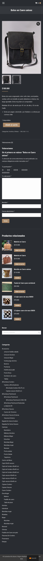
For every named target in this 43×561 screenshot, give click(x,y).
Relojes (4, 541)
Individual (5, 508)
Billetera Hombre (9, 433)
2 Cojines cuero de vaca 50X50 (24, 311)
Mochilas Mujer (9, 442)
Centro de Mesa (7, 460)
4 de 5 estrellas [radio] (25, 170)
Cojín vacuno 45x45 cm (9, 478)
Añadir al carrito (11, 125)
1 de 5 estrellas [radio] (3, 170)
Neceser (6, 448)
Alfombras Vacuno (8, 409)
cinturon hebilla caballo (11, 352)
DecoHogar (5, 493)
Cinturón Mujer (8, 358)
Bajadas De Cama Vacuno (10, 424)
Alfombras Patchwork (9, 394)
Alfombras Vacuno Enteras (10, 415)
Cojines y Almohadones (11, 385)
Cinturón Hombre (9, 355)
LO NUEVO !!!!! (8, 406)
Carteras (5, 427)
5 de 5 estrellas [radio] (6, 172)
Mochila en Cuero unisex (22, 269)
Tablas (6, 379)
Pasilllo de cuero (9, 499)
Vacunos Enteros (9, 418)
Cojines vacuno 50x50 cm (14, 391)
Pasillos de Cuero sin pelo (10, 532)
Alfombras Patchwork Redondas (14, 403)
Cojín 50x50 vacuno (8, 463)
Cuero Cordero (6, 490)
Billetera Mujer (8, 436)
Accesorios (5, 349)
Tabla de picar (8, 502)
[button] (38, 24)
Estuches (7, 439)
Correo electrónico (8, 211)
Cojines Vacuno (7, 487)
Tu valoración (6, 176)
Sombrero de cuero (10, 376)
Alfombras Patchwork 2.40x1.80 (16, 400)
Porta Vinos (7, 373)
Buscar (39, 333)
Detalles (17, 278)
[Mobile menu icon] (3, 3)
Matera (6, 496)
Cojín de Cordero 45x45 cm (10, 469)
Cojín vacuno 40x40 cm (9, 475)
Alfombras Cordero (8, 382)
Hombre (11, 131)
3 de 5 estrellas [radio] (17, 170)
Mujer (4, 517)
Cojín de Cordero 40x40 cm (10, 466)
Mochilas (7, 520)
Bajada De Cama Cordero (10, 421)
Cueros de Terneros (10, 412)
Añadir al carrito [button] (19, 250)
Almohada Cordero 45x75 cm (15, 388)
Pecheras (7, 367)
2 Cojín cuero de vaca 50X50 (23, 297)
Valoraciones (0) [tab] (7, 142)
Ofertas (16, 131)
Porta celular (8, 451)
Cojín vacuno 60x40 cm (9, 481)
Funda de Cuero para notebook (24, 283)
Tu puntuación (7, 167)
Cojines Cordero (7, 484)
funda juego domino (10, 361)
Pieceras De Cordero (8, 535)
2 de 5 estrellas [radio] (9, 170)
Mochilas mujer (9, 445)
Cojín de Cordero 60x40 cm (10, 472)
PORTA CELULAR (9, 370)
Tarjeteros (7, 457)
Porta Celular (8, 454)
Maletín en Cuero (20, 242)
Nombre (5, 202)
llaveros (6, 364)
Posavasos (5, 538)
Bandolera (7, 430)
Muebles (4, 514)
